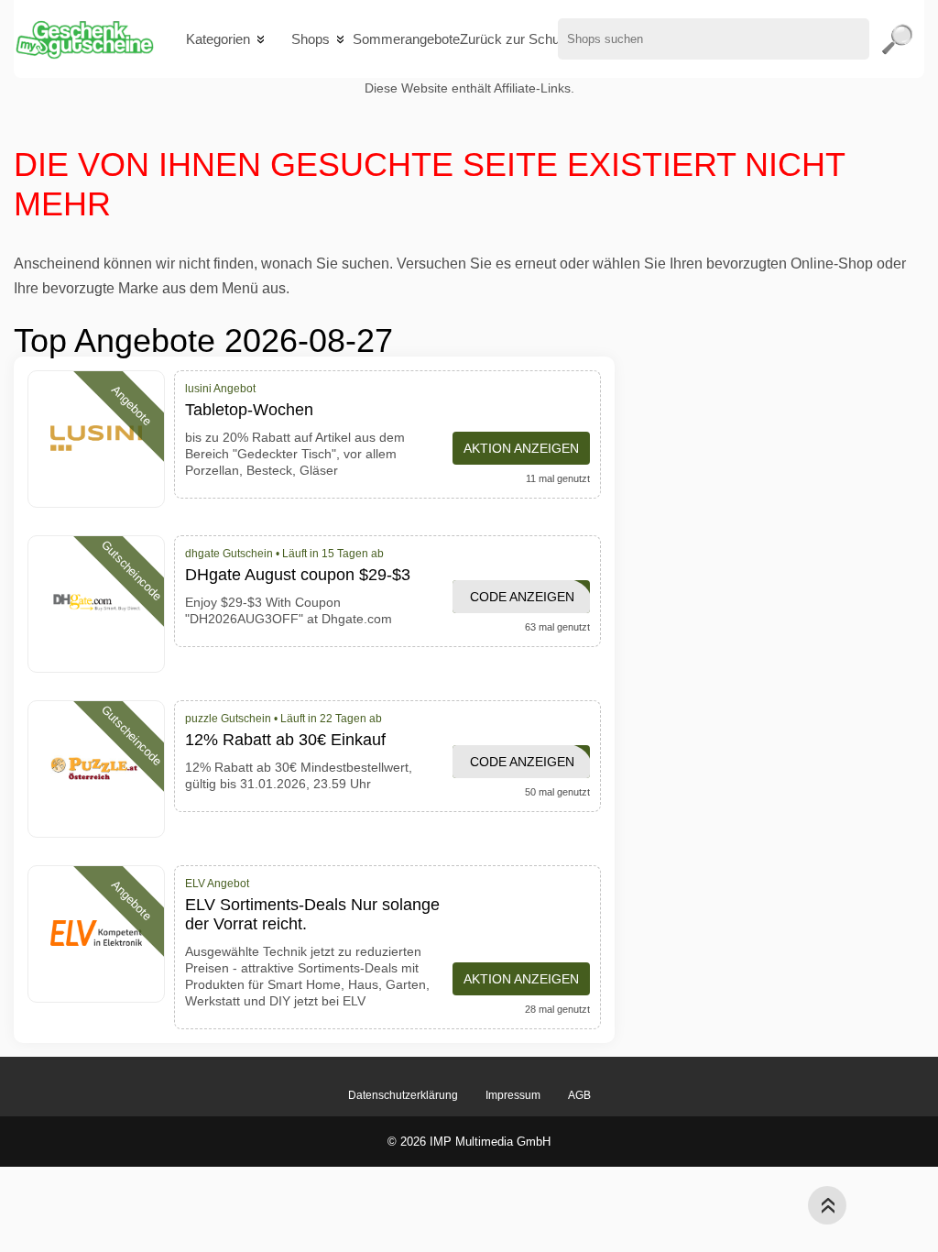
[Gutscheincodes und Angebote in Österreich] (84, 39)
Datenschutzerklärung (403, 1095)
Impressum (512, 1095)
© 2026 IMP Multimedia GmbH (469, 1141)
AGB (579, 1095)
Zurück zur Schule (515, 39)
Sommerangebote (406, 39)
